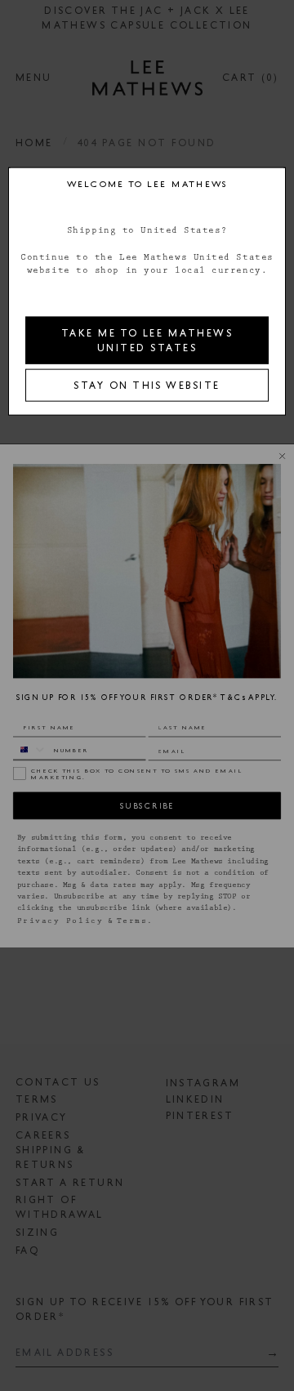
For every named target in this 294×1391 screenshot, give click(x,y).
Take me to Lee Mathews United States (147, 340)
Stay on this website (147, 384)
